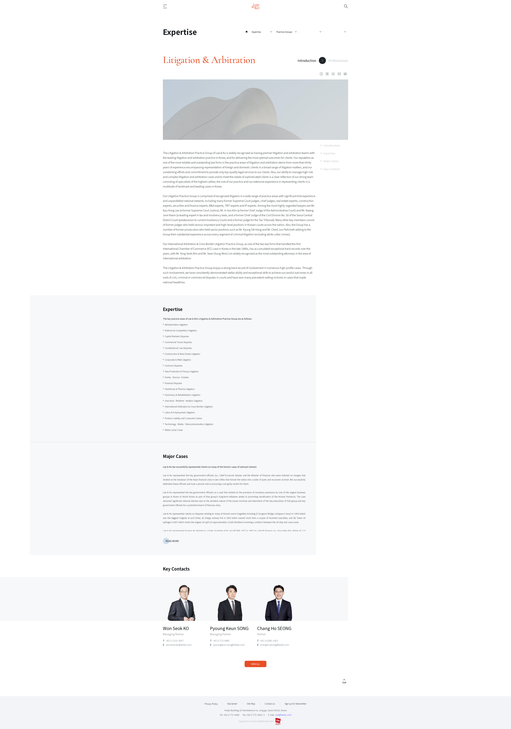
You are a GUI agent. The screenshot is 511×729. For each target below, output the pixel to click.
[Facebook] (321, 74)
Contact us (270, 703)
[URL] (345, 74)
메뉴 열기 (169, 6)
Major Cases (329, 161)
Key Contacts (330, 169)
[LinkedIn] (333, 74)
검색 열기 (341, 6)
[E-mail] (339, 74)
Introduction (307, 60)
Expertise (327, 153)
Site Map (251, 703)
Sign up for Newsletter (295, 703)
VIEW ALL (255, 664)
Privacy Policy (211, 703)
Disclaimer (232, 703)
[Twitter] (327, 74)
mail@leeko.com (283, 714)
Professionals (338, 60)
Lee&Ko (255, 6)
